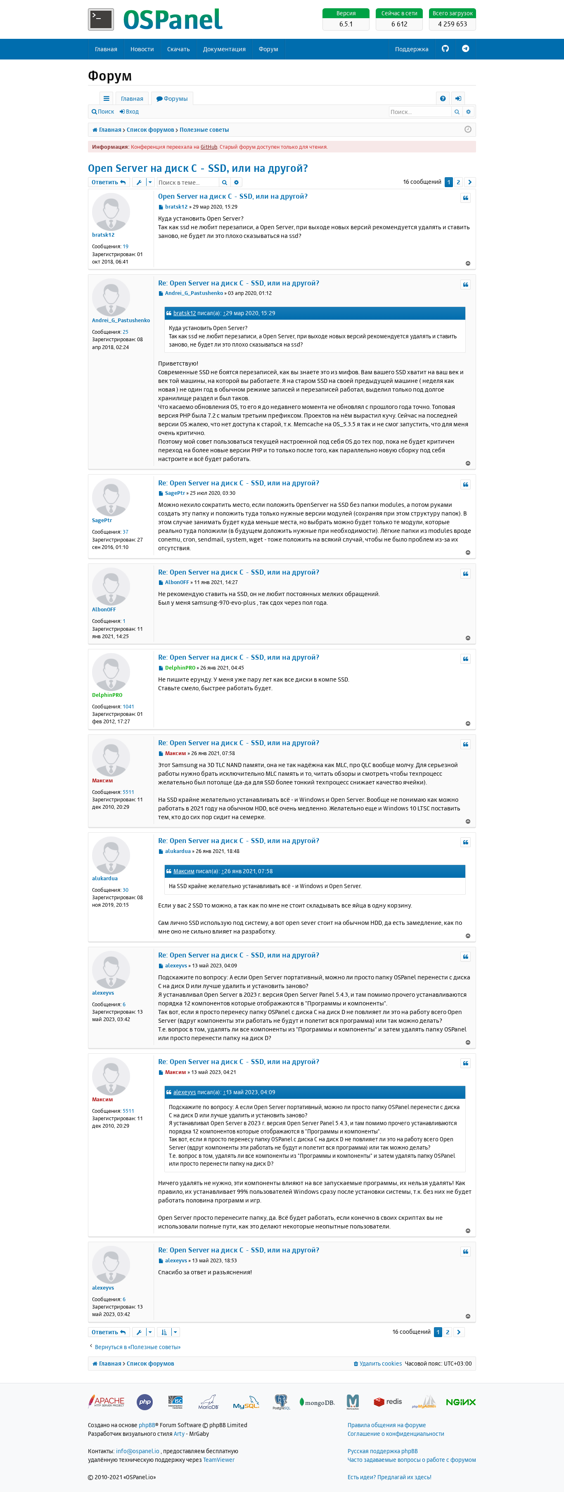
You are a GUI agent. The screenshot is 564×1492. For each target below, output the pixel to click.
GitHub (209, 146)
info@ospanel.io (137, 1450)
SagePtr (102, 520)
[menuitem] (442, 98)
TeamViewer (219, 1459)
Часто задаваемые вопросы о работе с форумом (412, 1459)
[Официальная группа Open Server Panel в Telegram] (465, 49)
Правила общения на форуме (387, 1424)
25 (125, 331)
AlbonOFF (104, 609)
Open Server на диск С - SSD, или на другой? (198, 168)
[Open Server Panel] (156, 19)
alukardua (105, 878)
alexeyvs (103, 992)
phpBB (147, 1424)
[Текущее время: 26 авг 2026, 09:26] (468, 129)
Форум (268, 49)
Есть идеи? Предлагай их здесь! (389, 1476)
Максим (102, 780)
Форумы (176, 98)
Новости (142, 49)
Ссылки (108, 100)
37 (125, 531)
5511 (128, 792)
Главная (106, 49)
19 (125, 246)
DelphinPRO (107, 694)
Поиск (106, 111)
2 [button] (458, 182)
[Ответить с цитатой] (465, 198)
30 (125, 889)
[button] (470, 182)
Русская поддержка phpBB (383, 1450)
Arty (179, 1433)
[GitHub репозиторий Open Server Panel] (445, 49)
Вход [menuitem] (460, 100)
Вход (132, 111)
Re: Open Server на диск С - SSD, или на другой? (238, 282)
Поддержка (412, 49)
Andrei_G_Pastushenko (121, 320)
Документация (224, 49)
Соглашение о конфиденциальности (396, 1433)
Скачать (178, 49)
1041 (128, 706)
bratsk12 (103, 234)
